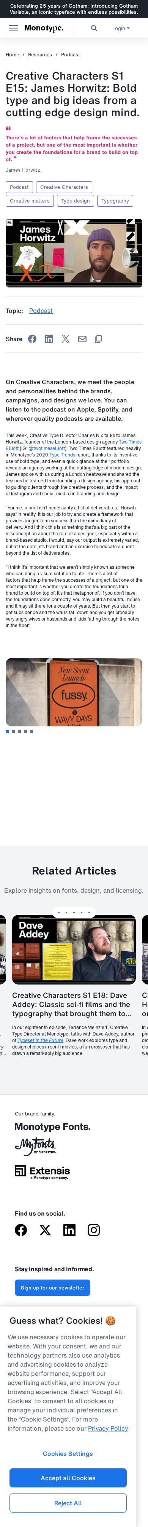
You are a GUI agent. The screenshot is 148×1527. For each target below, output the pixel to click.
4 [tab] (25, 731)
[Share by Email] (82, 339)
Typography (115, 200)
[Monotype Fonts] (42, 1130)
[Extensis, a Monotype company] (42, 1175)
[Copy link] (98, 339)
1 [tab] (7, 731)
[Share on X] (65, 339)
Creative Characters (64, 187)
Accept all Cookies (68, 1477)
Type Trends (62, 455)
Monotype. (44, 28)
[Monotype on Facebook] (21, 1231)
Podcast (70, 55)
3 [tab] (19, 731)
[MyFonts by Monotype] (42, 1149)
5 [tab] (31, 731)
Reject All (68, 1503)
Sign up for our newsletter (52, 1287)
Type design (75, 200)
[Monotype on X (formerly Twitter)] (45, 1231)
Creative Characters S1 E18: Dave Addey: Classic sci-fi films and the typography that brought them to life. (71, 1004)
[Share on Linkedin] (49, 339)
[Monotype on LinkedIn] (69, 1231)
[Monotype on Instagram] (94, 1231)
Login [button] (118, 28)
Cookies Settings (68, 1453)
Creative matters (30, 200)
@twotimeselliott (46, 448)
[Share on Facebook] (32, 339)
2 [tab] (13, 731)
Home (12, 55)
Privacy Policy (108, 1428)
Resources (40, 55)
